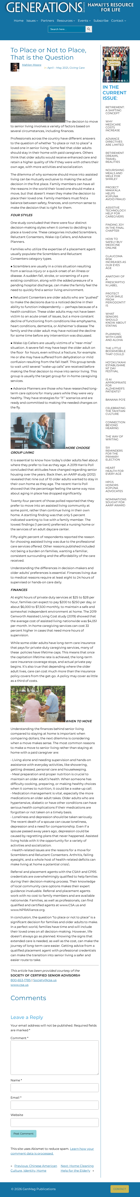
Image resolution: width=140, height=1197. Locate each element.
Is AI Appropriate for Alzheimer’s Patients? (116, 385)
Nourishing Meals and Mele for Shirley (115, 175)
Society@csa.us (45, 980)
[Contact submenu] (125, 20)
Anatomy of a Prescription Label (115, 281)
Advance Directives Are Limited (115, 141)
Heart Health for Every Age (115, 470)
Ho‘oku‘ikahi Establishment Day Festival (116, 367)
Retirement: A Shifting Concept (115, 110)
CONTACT (119, 1189)
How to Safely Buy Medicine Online (114, 243)
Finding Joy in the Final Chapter (115, 227)
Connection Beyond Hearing (115, 425)
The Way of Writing (114, 438)
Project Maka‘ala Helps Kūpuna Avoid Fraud (115, 193)
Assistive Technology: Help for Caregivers (116, 212)
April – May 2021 (57, 67)
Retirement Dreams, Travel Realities (115, 158)
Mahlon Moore (31, 64)
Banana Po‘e (115, 399)
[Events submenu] (90, 20)
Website (17, 1115)
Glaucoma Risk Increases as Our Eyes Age (116, 262)
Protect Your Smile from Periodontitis (116, 299)
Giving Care (77, 67)
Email (16, 1097)
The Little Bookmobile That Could (116, 351)
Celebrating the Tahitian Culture (116, 411)
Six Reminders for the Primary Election (114, 453)
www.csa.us (19, 985)
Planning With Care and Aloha (114, 337)
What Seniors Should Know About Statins (116, 319)
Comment (19, 1038)
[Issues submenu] (37, 20)
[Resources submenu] (74, 20)
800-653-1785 (21, 980)
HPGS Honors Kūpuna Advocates (114, 487)
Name (16, 1080)
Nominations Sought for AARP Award (116, 502)
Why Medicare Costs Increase (113, 126)
